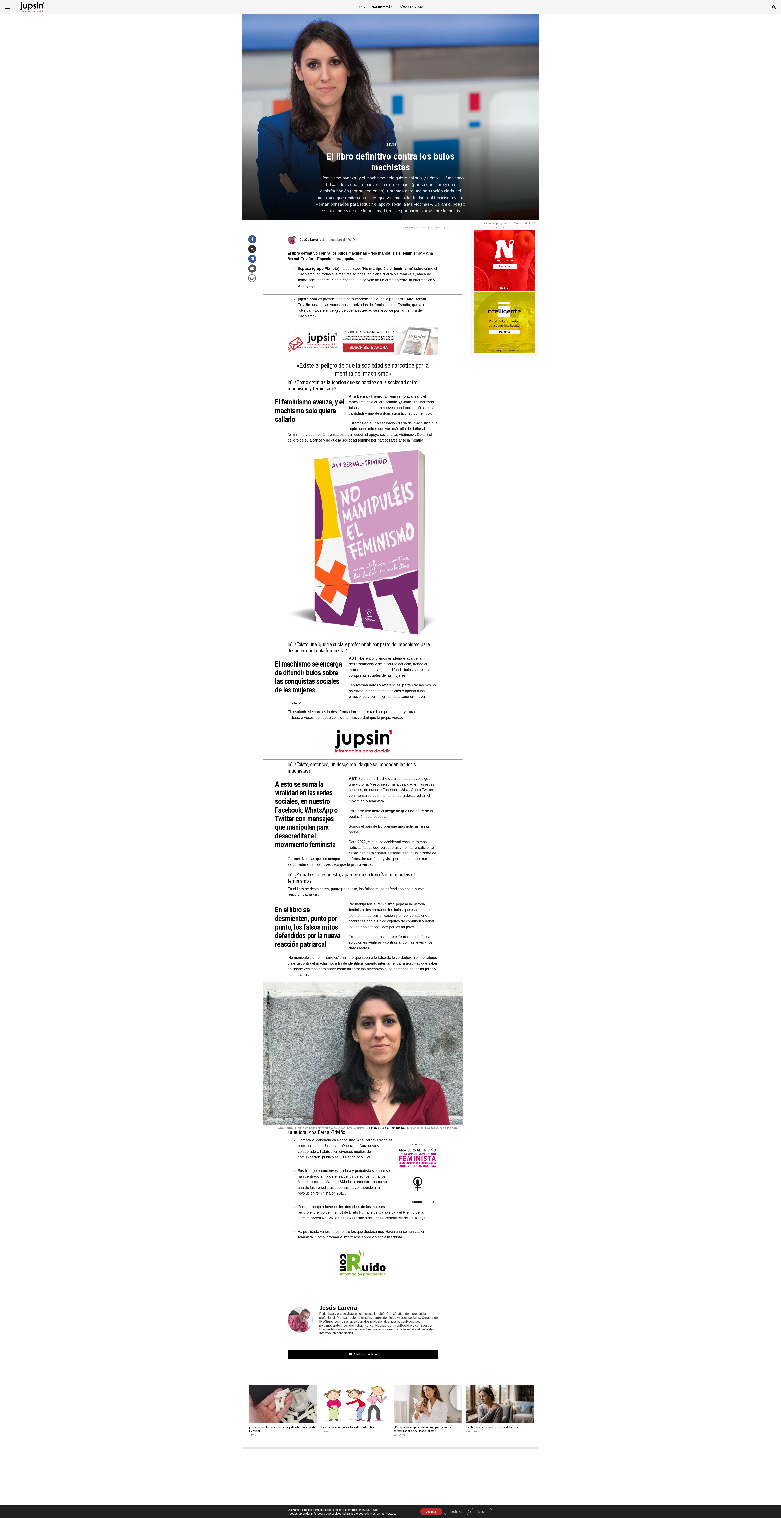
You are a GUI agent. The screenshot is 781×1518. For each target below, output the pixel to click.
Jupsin (360, 7)
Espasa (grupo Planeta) (318, 269)
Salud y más (382, 7)
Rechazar (456, 1511)
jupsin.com (352, 259)
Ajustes (481, 1511)
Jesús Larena (310, 240)
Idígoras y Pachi (412, 7)
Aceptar (431, 1511)
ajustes (390, 1513)
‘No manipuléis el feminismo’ (396, 253)
